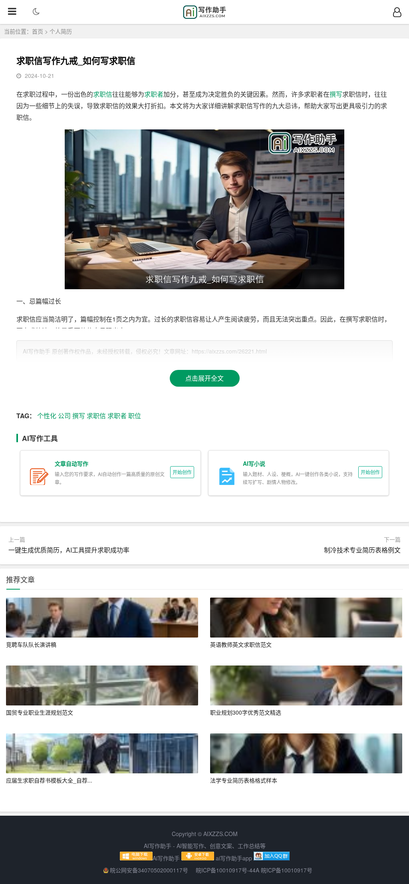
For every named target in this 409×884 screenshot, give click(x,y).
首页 (37, 31)
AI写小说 (254, 463)
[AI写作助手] (204, 17)
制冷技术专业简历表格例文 (362, 549)
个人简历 (61, 31)
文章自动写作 (71, 463)
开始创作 (182, 472)
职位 (134, 415)
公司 (64, 415)
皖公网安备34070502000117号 (150, 870)
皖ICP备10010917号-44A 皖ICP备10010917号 (254, 870)
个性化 (46, 415)
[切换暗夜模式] (36, 12)
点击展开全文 (204, 378)
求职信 (102, 94)
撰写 (336, 94)
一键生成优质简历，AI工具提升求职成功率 (68, 549)
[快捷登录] (397, 12)
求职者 (153, 94)
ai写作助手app (234, 858)
